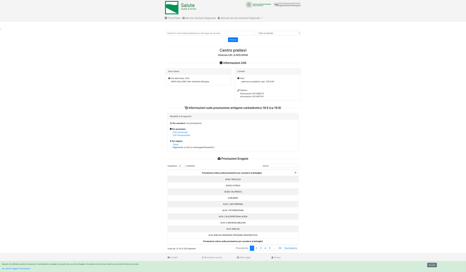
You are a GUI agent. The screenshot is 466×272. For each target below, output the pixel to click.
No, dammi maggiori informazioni (16, 268)
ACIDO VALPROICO (233, 191)
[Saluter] (258, 4)
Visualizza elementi (181, 166)
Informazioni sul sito (212, 257)
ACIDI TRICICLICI (233, 179)
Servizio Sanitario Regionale (200, 18)
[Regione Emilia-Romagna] (287, 4)
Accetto (432, 265)
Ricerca (233, 40)
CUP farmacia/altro (181, 135)
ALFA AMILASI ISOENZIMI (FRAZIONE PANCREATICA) (233, 235)
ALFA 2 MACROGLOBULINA (233, 222)
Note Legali (244, 257)
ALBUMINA (233, 198)
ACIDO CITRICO (233, 185)
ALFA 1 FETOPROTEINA (233, 210)
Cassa (175, 144)
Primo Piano (173, 18)
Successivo (290, 248)
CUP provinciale (180, 132)
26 (280, 248)
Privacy (277, 257)
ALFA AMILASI (233, 229)
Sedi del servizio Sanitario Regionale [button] (240, 18)
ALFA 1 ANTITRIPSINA (233, 204)
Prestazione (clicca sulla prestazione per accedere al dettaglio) (232, 173)
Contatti (174, 257)
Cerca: (266, 166)
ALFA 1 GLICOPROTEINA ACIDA (233, 216)
